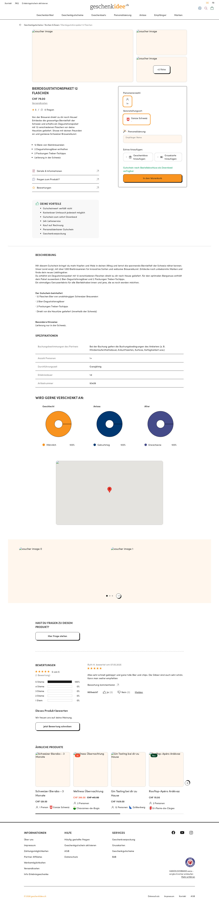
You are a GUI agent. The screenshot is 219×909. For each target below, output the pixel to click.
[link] (63, 569)
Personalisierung (122, 15)
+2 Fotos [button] (161, 69)
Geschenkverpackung (123, 839)
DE (207, 3)
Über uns (29, 839)
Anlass (142, 15)
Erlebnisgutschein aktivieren (35, 3)
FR (213, 3)
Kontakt (8, 3)
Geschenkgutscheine (73, 15)
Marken (178, 15)
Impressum (30, 845)
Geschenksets (98, 15)
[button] (152, 178)
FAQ (17, 3)
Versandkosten (40, 103)
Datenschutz (71, 856)
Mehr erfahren (188, 876)
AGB (66, 851)
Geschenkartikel (45, 15)
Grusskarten (118, 845)
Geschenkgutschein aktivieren (80, 845)
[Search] (206, 8)
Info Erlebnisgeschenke (36, 874)
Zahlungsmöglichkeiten (36, 851)
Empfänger (160, 15)
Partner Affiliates (33, 856)
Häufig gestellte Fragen (77, 839)
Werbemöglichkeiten (35, 862)
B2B (114, 856)
